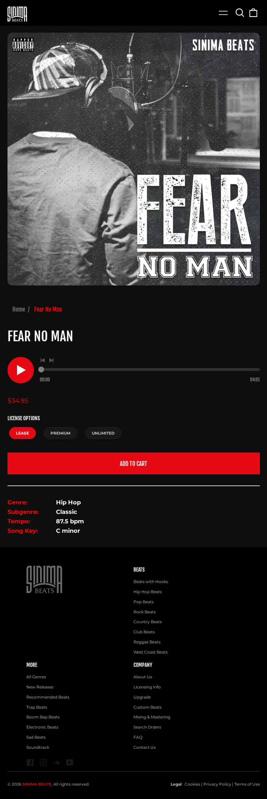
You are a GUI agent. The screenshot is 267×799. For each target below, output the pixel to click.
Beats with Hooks (151, 581)
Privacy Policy (217, 784)
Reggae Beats (147, 641)
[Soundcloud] (56, 762)
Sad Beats (36, 737)
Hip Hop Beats (148, 591)
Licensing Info (147, 686)
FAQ (138, 737)
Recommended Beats (47, 697)
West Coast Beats (151, 652)
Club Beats (144, 631)
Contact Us (145, 747)
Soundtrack (37, 747)
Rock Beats (145, 611)
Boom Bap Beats (43, 716)
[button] (240, 12)
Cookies (192, 784)
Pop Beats (144, 601)
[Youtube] (70, 762)
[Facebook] (30, 762)
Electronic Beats (42, 727)
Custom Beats (148, 707)
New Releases (39, 686)
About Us (143, 676)
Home (18, 309)
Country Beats (148, 621)
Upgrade (142, 697)
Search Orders (147, 727)
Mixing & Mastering (152, 716)
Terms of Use (247, 784)
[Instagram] (43, 762)
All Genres (36, 676)
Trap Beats (36, 707)
